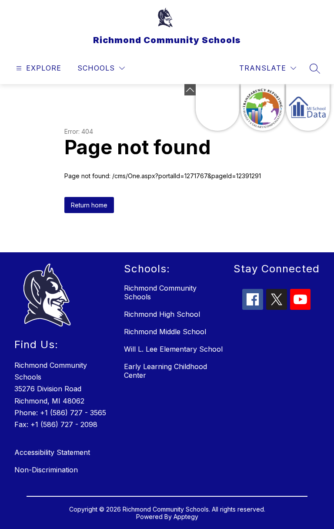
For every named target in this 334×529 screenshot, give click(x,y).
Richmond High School (162, 314)
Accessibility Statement (52, 452)
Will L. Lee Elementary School (173, 349)
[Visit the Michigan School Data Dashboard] (308, 107)
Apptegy (186, 516)
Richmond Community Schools (160, 292)
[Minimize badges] (190, 89)
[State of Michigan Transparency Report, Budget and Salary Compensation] (262, 107)
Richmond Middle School (165, 331)
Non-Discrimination (46, 469)
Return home (89, 205)
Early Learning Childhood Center (165, 371)
